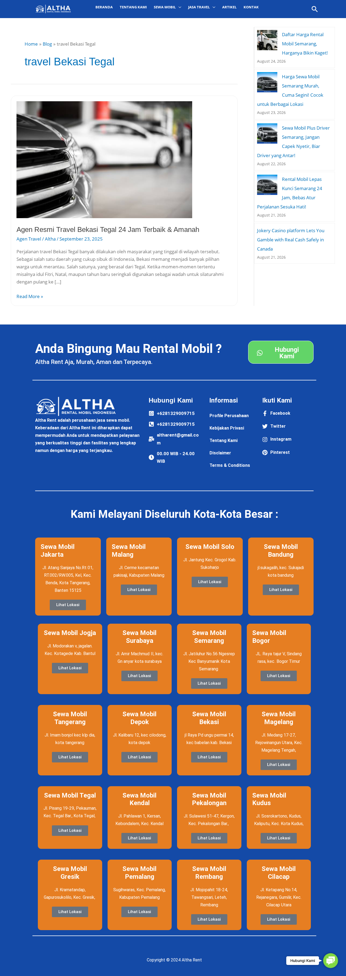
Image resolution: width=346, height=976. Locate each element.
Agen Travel (28, 239)
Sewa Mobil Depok (139, 718)
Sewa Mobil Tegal (70, 795)
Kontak (251, 7)
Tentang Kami (133, 7)
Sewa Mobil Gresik (70, 872)
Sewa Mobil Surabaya (139, 636)
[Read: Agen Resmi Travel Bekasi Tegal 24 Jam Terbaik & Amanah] (104, 159)
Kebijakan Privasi (226, 428)
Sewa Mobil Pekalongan (209, 799)
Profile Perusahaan (229, 415)
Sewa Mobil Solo (209, 547)
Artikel (229, 7)
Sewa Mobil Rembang (209, 872)
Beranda (104, 7)
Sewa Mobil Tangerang (70, 718)
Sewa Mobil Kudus (269, 799)
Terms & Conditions (229, 465)
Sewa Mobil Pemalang (139, 872)
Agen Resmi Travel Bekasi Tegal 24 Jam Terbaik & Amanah (107, 229)
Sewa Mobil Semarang (209, 636)
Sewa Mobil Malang (129, 550)
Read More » (29, 296)
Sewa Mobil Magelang (279, 718)
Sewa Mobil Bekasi (209, 718)
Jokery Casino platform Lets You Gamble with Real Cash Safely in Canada (290, 239)
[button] (315, 9)
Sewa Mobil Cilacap (279, 872)
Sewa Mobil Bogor (269, 636)
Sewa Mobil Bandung (281, 550)
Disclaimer (220, 452)
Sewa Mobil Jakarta (58, 550)
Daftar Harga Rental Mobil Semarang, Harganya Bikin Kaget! (305, 43)
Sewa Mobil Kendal (139, 799)
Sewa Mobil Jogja (70, 633)
